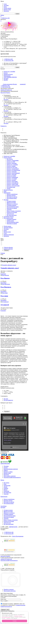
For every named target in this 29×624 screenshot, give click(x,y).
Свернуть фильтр (8, 248)
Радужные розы (11, 187)
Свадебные (3, 506)
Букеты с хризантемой (13, 169)
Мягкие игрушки (11, 202)
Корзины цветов (11, 195)
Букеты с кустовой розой (13, 170)
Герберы (6, 488)
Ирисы (5, 489)
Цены (5, 6)
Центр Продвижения (17, 536)
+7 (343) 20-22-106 (8, 60)
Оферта (6, 470)
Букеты (6, 73)
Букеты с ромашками (12, 177)
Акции (8, 188)
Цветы (2, 480)
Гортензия (6, 491)
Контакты (6, 11)
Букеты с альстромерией (13, 173)
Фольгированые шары (13, 206)
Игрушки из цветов (12, 197)
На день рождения (11, 215)
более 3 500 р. (7, 393)
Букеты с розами (11, 166)
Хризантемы (7, 485)
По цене (6, 398)
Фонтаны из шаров (12, 208)
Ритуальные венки (12, 198)
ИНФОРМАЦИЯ (5, 463)
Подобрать (6, 411)
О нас (5, 4)
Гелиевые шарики (11, 205)
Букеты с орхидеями (12, 181)
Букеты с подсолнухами (13, 185)
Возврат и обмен (8, 471)
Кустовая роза (7, 492)
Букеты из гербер (11, 176)
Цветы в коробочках (12, 194)
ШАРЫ (6, 80)
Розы (5, 191)
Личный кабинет (8, 227)
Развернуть (3, 126)
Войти (2, 15)
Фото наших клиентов (10, 476)
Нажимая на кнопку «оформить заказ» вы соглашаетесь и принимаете (13, 605)
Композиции (7, 75)
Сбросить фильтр (8, 247)
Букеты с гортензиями (13, 160)
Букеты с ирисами (11, 174)
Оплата (6, 467)
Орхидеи (6, 494)
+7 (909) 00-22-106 (8, 532)
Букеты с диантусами (12, 184)
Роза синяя (4, 296)
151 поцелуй (5, 305)
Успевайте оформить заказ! (10, 268)
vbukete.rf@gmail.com (6, 89)
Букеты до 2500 (11, 161)
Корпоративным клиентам (11, 469)
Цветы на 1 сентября (12, 164)
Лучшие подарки (11, 201)
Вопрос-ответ (7, 9)
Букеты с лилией (11, 180)
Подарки (6, 78)
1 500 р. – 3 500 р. (8, 392)
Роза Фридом (5, 278)
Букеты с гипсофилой (12, 183)
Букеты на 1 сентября (9, 71)
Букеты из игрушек (12, 212)
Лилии (5, 487)
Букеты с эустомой (12, 178)
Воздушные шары (8, 218)
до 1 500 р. (6, 390)
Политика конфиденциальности (12, 477)
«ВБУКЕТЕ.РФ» (13, 526)
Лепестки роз (10, 213)
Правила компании (9, 234)
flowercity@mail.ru (5, 92)
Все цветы (6, 482)
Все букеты (10, 159)
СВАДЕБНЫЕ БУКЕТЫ (10, 77)
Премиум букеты (8, 74)
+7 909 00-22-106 (5, 18)
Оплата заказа (7, 8)
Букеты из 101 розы (12, 167)
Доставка (6, 5)
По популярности (8, 400)
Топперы (9, 209)
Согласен (14, 621)
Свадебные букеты (9, 216)
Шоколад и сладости (12, 204)
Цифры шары (10, 220)
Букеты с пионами (12, 163)
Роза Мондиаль (6, 287)
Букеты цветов (8, 157)
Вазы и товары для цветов (14, 211)
